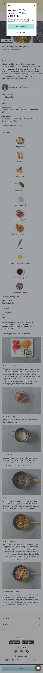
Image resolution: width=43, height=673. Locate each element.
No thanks (21, 32)
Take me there (21, 27)
